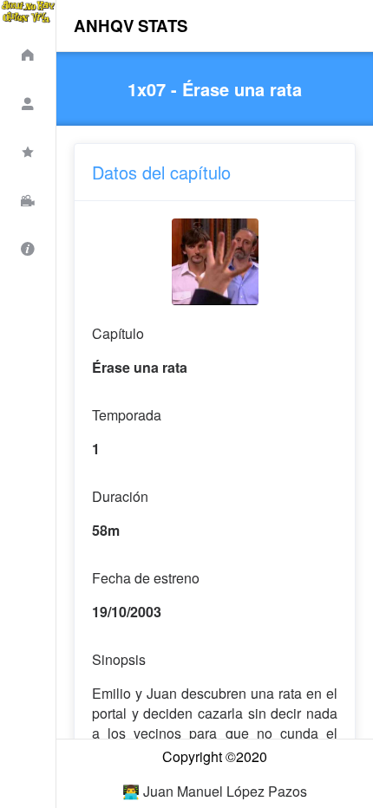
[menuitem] (28, 52)
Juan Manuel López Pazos (225, 791)
